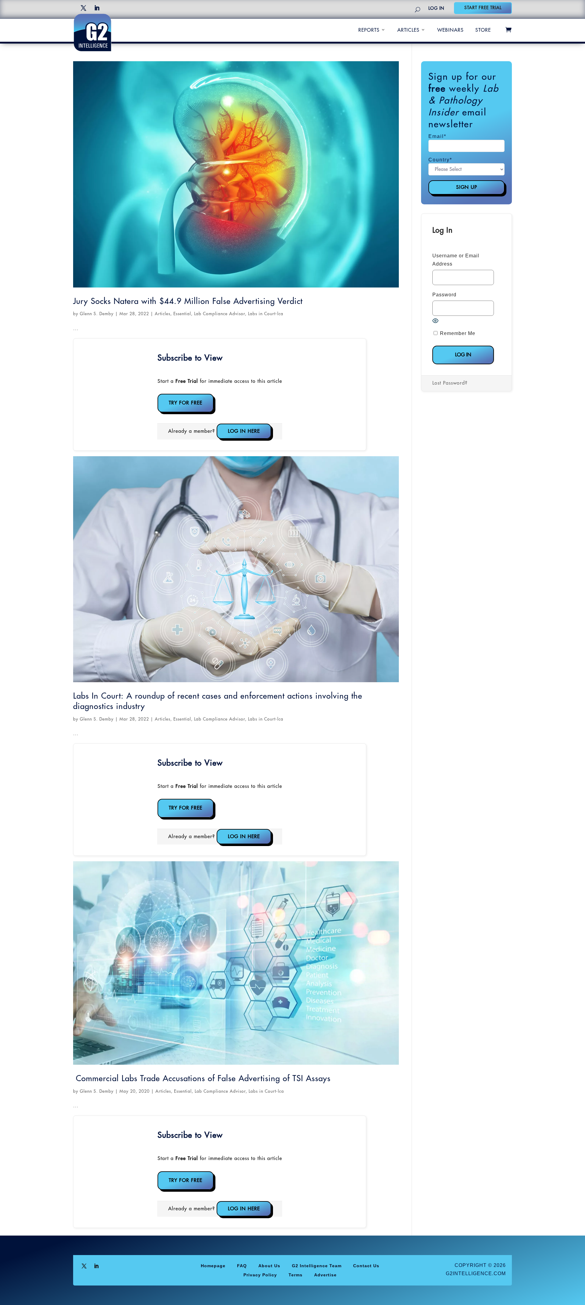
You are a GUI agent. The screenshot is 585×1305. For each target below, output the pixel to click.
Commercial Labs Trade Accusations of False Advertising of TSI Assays (202, 1079)
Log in (436, 8)
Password (444, 294)
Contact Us (366, 1265)
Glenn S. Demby (97, 314)
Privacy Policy (260, 1274)
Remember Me (456, 333)
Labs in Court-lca (265, 314)
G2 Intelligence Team (317, 1265)
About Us (269, 1265)
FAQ (242, 1265)
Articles (408, 30)
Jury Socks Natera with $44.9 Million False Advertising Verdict (188, 301)
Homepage (213, 1265)
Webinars (450, 30)
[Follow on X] (83, 7)
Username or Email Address (455, 259)
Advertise (325, 1274)
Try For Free (185, 402)
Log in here (244, 431)
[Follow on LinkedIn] (96, 7)
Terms (296, 1274)
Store (483, 30)
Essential (182, 314)
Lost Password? (449, 383)
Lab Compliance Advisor (219, 314)
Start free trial (483, 7)
